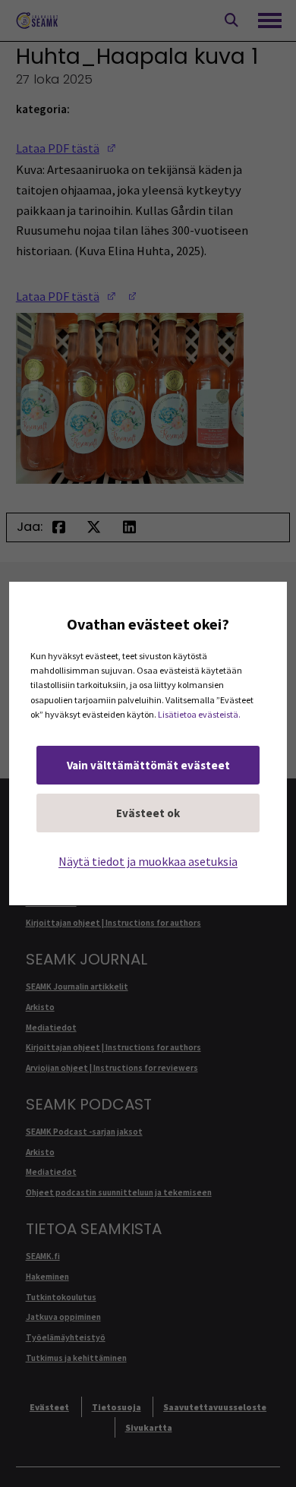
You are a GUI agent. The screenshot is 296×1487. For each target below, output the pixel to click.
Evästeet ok (148, 813)
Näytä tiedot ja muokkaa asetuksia (148, 861)
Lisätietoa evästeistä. (199, 714)
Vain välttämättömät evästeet (148, 765)
